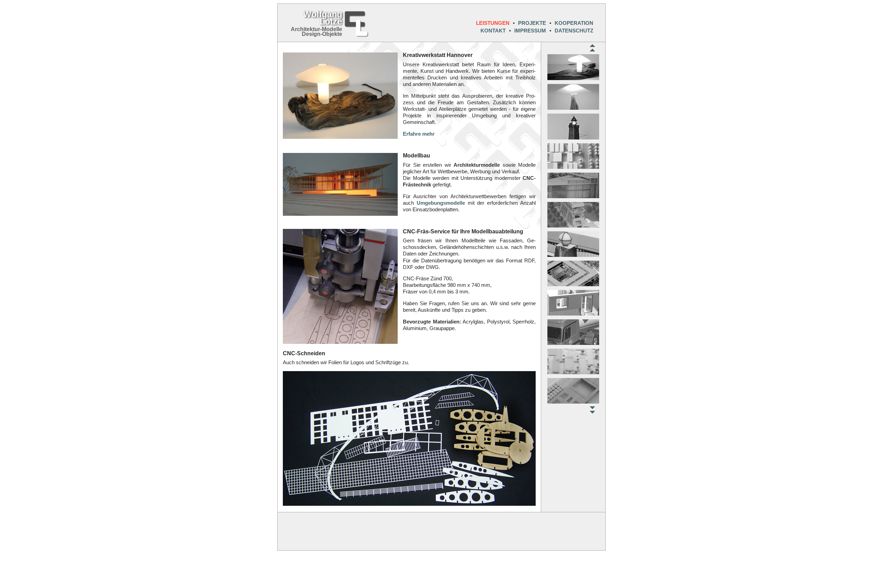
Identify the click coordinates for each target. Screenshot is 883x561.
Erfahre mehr (419, 134)
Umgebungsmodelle (441, 203)
